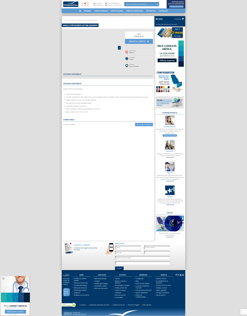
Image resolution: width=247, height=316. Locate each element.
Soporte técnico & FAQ (163, 285)
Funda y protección (121, 288)
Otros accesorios (120, 295)
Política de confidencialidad (141, 296)
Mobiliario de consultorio (81, 295)
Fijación (117, 278)
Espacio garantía (161, 290)
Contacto (83, 305)
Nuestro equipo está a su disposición (176, 3)
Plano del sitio (147, 305)
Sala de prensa (160, 295)
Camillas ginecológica (80, 285)
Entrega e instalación (162, 293)
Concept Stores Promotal (143, 290)
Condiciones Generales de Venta (99, 305)
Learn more (169, 237)
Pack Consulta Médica (142, 283)
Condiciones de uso (118, 305)
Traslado (97, 281)
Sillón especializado (100, 278)
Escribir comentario (145, 124)
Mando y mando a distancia (120, 282)
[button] (134, 10)
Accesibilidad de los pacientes (162, 282)
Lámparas (118, 293)
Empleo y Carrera (161, 288)
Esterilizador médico (80, 290)
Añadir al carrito (137, 41)
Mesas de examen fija (81, 283)
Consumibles (119, 297)
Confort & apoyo (120, 290)
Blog (137, 281)
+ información (169, 157)
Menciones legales (133, 305)
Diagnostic (77, 293)
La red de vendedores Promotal (142, 287)
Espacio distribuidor (142, 293)
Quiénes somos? (161, 278)
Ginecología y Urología (122, 285)
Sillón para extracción (80, 288)
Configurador (140, 278)
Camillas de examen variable (80, 279)
